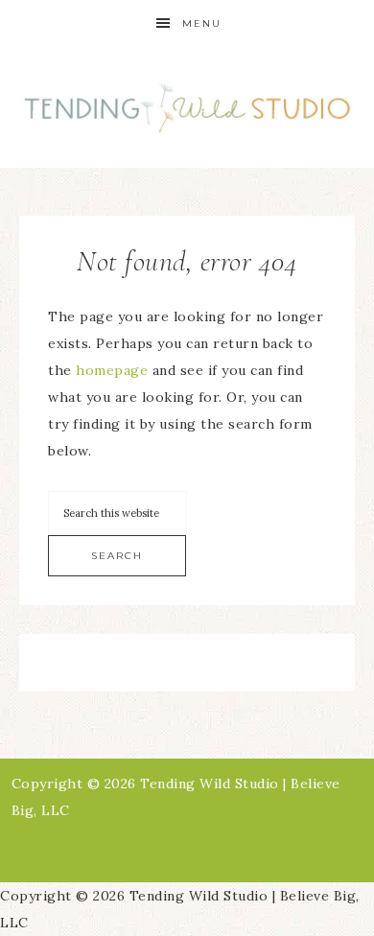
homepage (112, 370)
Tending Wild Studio (187, 108)
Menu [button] (202, 23)
